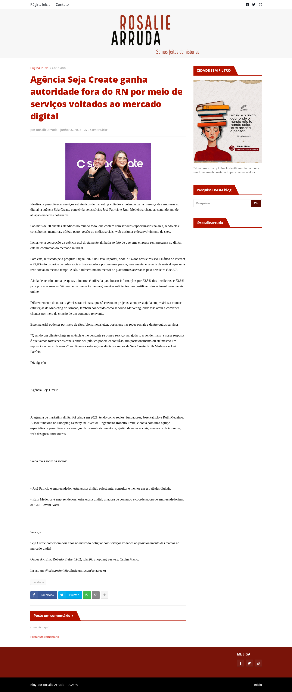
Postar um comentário (44, 637)
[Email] (96, 595)
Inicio (258, 685)
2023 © (73, 685)
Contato (62, 4)
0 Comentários (98, 130)
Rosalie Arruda (53, 685)
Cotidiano (59, 68)
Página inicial (39, 68)
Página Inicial (40, 4)
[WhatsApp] (87, 595)
